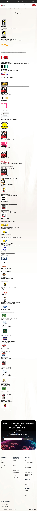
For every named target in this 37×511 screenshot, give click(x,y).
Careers (19, 8)
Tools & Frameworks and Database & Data (9, 177)
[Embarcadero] (3, 5)
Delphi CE (14, 460)
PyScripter (14, 475)
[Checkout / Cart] (32, 1)
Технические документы (29, 462)
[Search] (31, 1)
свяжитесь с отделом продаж (29, 493)
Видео (26, 460)
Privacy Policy (27, 497)
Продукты (9, 4)
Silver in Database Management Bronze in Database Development (11, 166)
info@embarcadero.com (4, 506)
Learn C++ (27, 486)
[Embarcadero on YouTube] (30, 509)
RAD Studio (3, 458)
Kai (1, 467)
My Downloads (4, 1)
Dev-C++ (14, 465)
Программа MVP (28, 467)
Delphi (2, 460)
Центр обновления (12, 1)
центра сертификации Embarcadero (28, 475)
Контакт (27, 1)
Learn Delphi (27, 484)
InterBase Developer (16, 472)
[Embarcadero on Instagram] (35, 509)
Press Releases (27, 8)
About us (26, 490)
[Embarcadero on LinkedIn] (34, 509)
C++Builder (3, 462)
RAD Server (3, 465)
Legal (26, 495)
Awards (23, 8)
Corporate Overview (10, 8)
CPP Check (14, 467)
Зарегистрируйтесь (28, 439)
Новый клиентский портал (20, 1)
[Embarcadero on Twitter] (32, 509)
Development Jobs (28, 469)
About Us (15, 8)
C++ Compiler (15, 463)
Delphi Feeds (27, 482)
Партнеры (27, 465)
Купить (34, 5)
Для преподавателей (28, 472)
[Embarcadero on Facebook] (29, 509)
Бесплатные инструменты (17, 4)
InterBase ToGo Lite (16, 470)
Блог (25, 4)
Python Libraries (15, 477)
